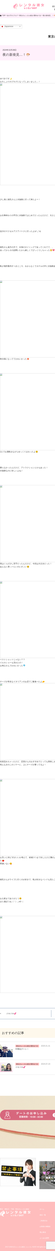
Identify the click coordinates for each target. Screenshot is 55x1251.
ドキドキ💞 (11, 1013)
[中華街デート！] (6, 1055)
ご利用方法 (43, 1221)
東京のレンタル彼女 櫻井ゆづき (27, 1046)
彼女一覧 (43, 1215)
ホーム (42, 1209)
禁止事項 (43, 1232)
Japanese (8, 26)
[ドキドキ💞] (6, 1070)
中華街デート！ (22, 1049)
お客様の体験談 (45, 1226)
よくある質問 (44, 1238)
